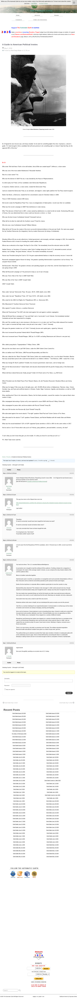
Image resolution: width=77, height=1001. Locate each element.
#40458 (72, 515)
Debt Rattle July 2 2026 (52, 798)
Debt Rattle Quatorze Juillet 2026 (53, 780)
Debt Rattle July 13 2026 (19, 783)
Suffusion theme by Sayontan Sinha (68, 996)
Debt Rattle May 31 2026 (53, 844)
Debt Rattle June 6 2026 (52, 836)
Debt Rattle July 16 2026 (52, 777)
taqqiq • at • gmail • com (38, 996)
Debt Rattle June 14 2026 (52, 824)
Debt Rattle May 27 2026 (53, 850)
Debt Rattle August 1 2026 (52, 754)
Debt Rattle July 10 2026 (52, 786)
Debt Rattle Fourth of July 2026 (52, 795)
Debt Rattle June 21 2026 (19, 815)
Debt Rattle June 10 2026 (52, 830)
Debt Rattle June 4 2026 (52, 839)
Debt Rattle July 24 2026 (52, 765)
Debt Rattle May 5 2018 (65, 703)
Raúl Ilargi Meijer (16, 50)
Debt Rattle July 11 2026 (19, 786)
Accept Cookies (43, 3)
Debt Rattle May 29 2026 (53, 847)
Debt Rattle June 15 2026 (19, 824)
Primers (56, 15)
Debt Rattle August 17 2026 (52, 730)
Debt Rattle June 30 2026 (52, 801)
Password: (7, 685)
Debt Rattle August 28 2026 (19, 716)
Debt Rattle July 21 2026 (19, 771)
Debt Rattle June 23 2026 (19, 812)
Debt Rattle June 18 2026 (52, 818)
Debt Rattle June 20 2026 (52, 815)
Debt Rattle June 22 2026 (52, 812)
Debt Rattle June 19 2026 (19, 818)
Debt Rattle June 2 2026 (52, 842)
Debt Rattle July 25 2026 (19, 765)
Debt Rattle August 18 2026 (19, 730)
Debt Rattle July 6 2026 (52, 792)
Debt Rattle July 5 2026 (19, 795)
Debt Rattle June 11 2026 (19, 830)
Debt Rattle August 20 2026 (19, 728)
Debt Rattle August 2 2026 (19, 754)
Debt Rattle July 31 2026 (19, 757)
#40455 (72, 473)
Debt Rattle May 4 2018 (11, 703)
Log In (69, 693)
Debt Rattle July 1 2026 (19, 801)
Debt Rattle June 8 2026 (52, 833)
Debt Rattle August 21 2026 (52, 725)
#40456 (72, 494)
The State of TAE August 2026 (19, 733)
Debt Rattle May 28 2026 (19, 850)
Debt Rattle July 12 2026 (52, 783)
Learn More (34, 3)
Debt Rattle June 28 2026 (52, 803)
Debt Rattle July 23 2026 (19, 768)
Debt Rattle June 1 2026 (19, 844)
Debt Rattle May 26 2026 (19, 853)
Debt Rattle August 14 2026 (19, 736)
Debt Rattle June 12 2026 (52, 827)
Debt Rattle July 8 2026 (52, 789)
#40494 (72, 540)
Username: (7, 678)
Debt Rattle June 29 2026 (19, 803)
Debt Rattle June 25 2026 (19, 809)
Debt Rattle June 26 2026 (52, 806)
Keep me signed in (10, 689)
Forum (18, 20)
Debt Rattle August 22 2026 (19, 725)
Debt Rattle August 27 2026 (52, 716)
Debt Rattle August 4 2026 (19, 751)
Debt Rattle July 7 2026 (19, 792)
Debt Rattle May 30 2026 (19, 847)
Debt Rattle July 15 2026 (19, 780)
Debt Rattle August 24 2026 (19, 722)
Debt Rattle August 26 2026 (19, 719)
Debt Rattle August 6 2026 (19, 748)
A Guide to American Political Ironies (20, 44)
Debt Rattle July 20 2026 (52, 771)
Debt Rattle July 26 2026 (52, 763)
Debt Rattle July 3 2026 (19, 798)
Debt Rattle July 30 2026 (52, 757)
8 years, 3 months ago (39, 460)
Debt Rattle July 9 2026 (19, 789)
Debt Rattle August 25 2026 (52, 719)
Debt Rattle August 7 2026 (52, 745)
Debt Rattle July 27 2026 (19, 763)
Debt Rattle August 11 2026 (52, 739)
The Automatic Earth (18, 15)
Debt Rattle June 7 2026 (19, 836)
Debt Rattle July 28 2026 (52, 760)
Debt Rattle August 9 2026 (52, 742)
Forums (9, 457)
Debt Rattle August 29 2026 (52, 713)
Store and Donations (38, 20)
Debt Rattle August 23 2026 (52, 722)
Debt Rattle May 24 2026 (19, 856)
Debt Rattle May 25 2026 (53, 853)
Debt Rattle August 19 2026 (52, 728)
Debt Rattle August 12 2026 (19, 739)
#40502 (72, 643)
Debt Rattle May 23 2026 (53, 856)
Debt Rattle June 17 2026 (19, 821)
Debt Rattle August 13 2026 (52, 736)
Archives (37, 15)
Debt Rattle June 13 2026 (19, 827)
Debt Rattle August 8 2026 (19, 745)
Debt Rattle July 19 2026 (19, 774)
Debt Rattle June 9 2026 (19, 833)
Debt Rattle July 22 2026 (52, 768)
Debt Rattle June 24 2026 (52, 809)
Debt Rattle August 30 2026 (19, 713)
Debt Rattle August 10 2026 (19, 742)
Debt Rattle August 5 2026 (52, 748)
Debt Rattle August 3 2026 (52, 751)
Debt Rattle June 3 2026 (19, 842)
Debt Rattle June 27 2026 (19, 806)
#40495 (72, 560)
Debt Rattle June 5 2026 (19, 839)
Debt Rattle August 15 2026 (52, 733)
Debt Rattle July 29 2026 (19, 760)
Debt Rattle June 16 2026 (52, 821)
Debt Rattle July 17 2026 (19, 777)
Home (4, 457)
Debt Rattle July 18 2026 (52, 774)
